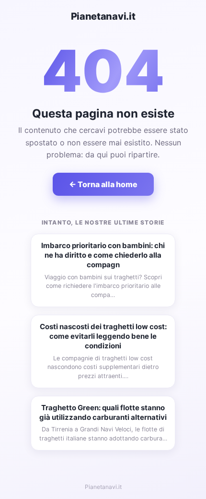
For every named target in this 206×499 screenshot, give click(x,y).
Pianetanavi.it (103, 16)
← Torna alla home (103, 184)
